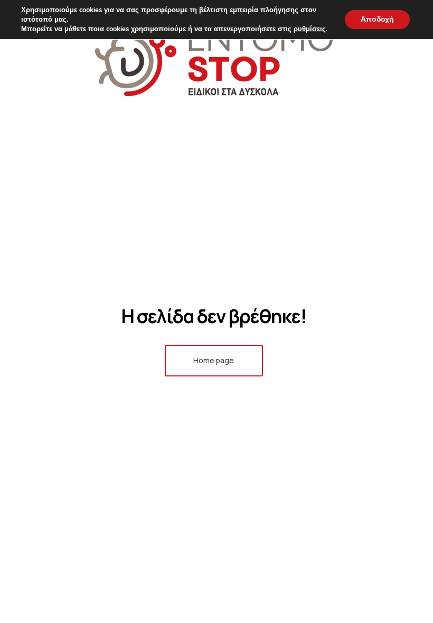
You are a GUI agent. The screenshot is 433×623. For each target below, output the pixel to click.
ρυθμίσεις (310, 29)
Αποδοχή (377, 19)
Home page (213, 360)
